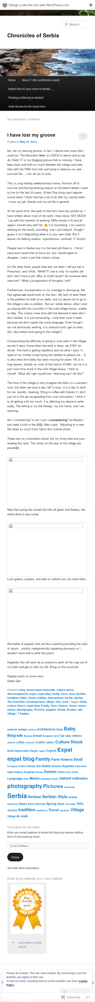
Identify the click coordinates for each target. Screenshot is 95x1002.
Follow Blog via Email (23, 827)
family (56, 694)
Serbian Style (54, 796)
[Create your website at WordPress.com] (47, 5)
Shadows (12, 804)
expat (32, 694)
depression (22, 751)
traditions (42, 810)
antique (22, 729)
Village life (13, 816)
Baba (59, 729)
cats (68, 736)
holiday (41, 698)
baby (22, 690)
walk (24, 816)
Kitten (61, 772)
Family (45, 706)
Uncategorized (35, 702)
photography (25, 710)
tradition (26, 809)
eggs (42, 750)
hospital (29, 772)
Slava (23, 804)
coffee (20, 742)
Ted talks (70, 804)
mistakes (45, 778)
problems (69, 787)
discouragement (17, 694)
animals (12, 729)
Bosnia (28, 735)
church (11, 742)
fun (38, 766)
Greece (56, 766)
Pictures (39, 710)
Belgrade (15, 735)
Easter (34, 751)
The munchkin (16, 702)
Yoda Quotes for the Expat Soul (27, 106)
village (50, 702)
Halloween (81, 766)
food (78, 759)
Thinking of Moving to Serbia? (26, 97)
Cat (62, 736)
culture (50, 742)
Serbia (69, 698)
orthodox (80, 778)
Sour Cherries (37, 804)
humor (82, 706)
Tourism (12, 810)
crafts (40, 742)
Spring (78, 698)
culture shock (65, 690)
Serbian (71, 710)
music (54, 778)
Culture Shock (16, 706)
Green (32, 698)
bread (37, 735)
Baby (83, 702)
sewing (72, 797)
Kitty (68, 772)
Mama (35, 778)
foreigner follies (17, 698)
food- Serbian (77, 694)
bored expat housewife (41, 690)
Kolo (75, 772)
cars (56, 736)
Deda (10, 751)
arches (32, 729)
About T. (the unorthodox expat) (41, 80)
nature (11, 710)
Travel (53, 809)
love (26, 779)
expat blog (44, 694)
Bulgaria (47, 735)
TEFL (80, 804)
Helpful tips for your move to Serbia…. (30, 89)
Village (11, 713)
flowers (63, 706)
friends (31, 766)
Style (60, 804)
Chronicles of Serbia (33, 35)
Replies (23, 713)
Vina (58, 702)
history (18, 772)
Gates (46, 765)
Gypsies (68, 766)
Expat (64, 749)
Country (30, 742)
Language (15, 778)
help (10, 772)
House (39, 772)
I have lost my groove (31, 134)
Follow (15, 857)
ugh (80, 710)
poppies (51, 710)
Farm (64, 694)
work (65, 702)
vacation (65, 810)
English (51, 751)
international (55, 698)
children (77, 736)
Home (11, 80)
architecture (46, 729)
